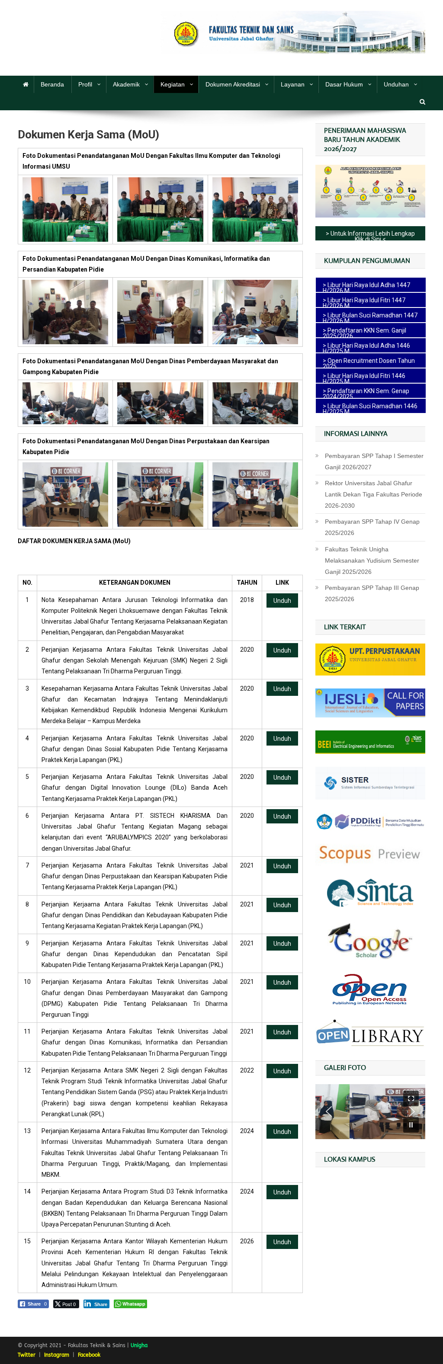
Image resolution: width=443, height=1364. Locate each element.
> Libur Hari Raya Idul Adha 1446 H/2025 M (366, 347)
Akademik (126, 84)
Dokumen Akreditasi (232, 84)
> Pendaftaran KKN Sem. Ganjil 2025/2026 (364, 332)
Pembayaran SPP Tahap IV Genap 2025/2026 (372, 527)
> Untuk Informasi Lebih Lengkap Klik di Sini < (370, 235)
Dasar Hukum (344, 84)
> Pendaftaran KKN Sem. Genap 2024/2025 (366, 392)
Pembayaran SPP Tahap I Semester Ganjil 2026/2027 (374, 461)
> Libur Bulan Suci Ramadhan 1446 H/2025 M (370, 408)
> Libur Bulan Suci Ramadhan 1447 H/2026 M (370, 317)
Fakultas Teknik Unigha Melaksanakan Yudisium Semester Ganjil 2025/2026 (372, 560)
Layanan (293, 84)
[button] (411, 1098)
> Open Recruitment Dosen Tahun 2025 (369, 362)
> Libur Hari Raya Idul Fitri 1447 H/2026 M (364, 302)
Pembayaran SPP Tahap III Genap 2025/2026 (372, 593)
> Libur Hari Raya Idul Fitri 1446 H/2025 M (364, 377)
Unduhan (396, 84)
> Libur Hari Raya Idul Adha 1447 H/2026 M (366, 287)
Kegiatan (173, 84)
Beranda (52, 84)
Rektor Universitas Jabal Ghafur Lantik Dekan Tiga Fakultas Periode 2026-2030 (373, 494)
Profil (85, 84)
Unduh (282, 600)
